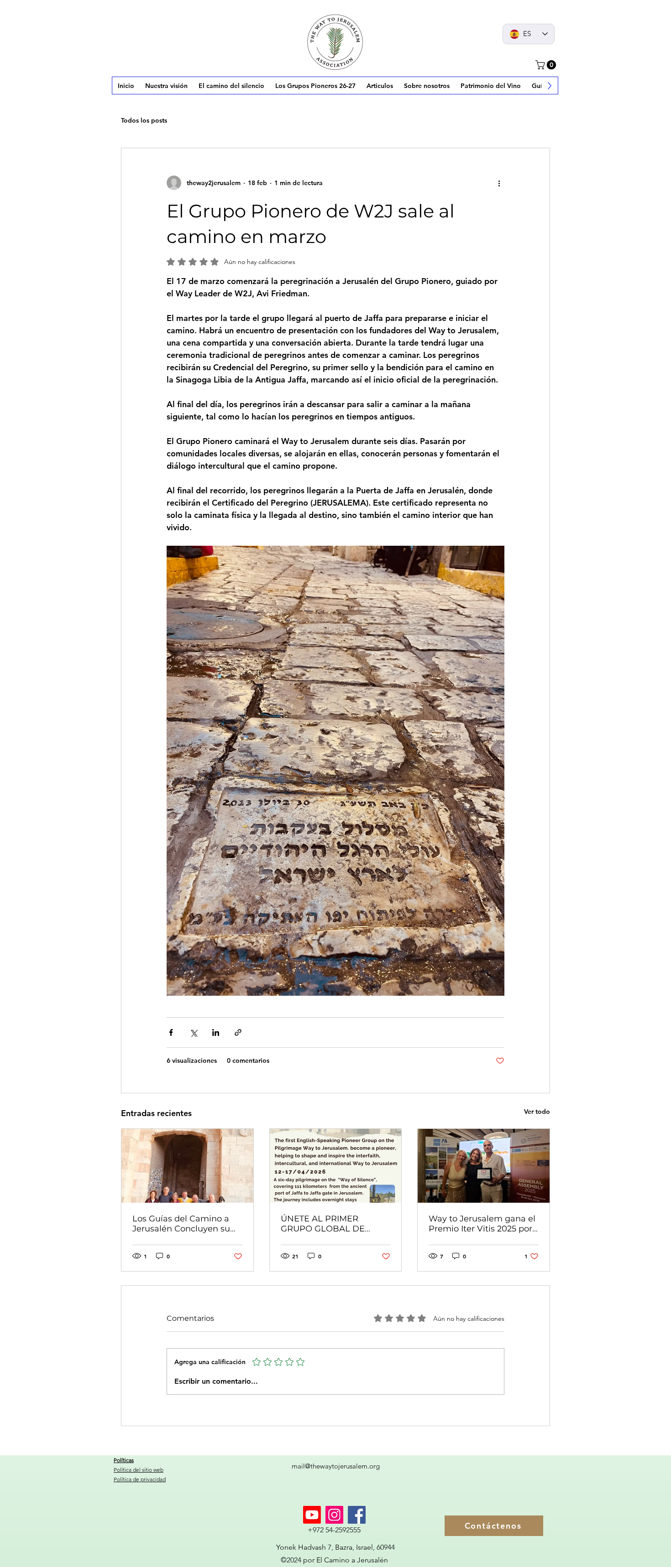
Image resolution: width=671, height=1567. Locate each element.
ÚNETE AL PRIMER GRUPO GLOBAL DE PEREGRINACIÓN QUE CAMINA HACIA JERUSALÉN (327, 1224)
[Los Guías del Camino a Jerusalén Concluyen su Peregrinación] (187, 1166)
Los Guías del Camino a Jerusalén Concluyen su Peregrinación (181, 1224)
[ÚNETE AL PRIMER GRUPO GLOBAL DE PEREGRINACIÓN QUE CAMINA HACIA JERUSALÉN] (336, 1166)
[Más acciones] (498, 182)
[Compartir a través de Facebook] (171, 1032)
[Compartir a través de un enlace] (238, 1032)
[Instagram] (334, 1515)
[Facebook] (357, 1515)
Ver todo (537, 1111)
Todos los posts (144, 120)
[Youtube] (312, 1515)
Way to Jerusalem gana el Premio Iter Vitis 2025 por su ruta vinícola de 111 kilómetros (482, 1224)
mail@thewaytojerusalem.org (336, 1466)
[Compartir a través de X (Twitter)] (193, 1032)
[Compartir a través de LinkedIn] (215, 1032)
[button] (546, 64)
